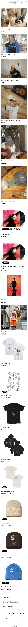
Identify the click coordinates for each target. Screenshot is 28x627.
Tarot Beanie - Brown (7, 555)
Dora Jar (15, 626)
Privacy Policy (8, 606)
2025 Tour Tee (5, 363)
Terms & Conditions (11, 602)
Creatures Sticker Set (7, 395)
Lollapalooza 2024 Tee (7, 491)
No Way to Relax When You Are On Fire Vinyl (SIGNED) (13, 233)
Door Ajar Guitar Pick (7, 201)
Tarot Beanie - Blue (7, 587)
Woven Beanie (5, 523)
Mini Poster (4, 300)
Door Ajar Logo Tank (7, 29)
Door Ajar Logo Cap (7, 161)
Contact (6, 597)
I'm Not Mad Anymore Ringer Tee (11, 120)
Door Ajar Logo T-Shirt (8, 54)
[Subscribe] (23, 618)
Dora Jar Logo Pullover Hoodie (10, 80)
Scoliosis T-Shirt (6, 427)
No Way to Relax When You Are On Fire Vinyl (13, 267)
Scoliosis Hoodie (6, 459)
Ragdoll (3, 332)
